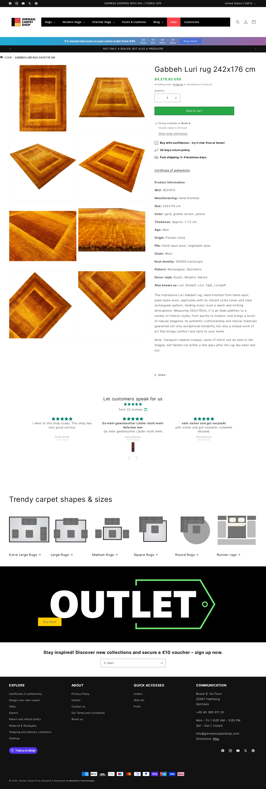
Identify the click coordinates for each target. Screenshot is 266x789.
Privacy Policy (80, 693)
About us (77, 719)
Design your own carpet (24, 699)
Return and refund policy (25, 719)
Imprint (76, 699)
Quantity (160, 90)
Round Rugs (185, 554)
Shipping (178, 84)
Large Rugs (60, 554)
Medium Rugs (103, 554)
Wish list (139, 699)
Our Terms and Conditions (88, 712)
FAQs (12, 706)
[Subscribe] (161, 663)
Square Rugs (144, 554)
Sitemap (14, 738)
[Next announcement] (256, 48)
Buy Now (49, 621)
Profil (137, 706)
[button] (238, 22)
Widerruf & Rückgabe (22, 725)
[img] (133, 404)
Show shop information (173, 133)
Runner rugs (227, 554)
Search (13, 712)
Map (216, 739)
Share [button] (162, 374)
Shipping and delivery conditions (30, 731)
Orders (138, 693)
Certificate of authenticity (172, 170)
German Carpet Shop (30, 780)
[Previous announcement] (10, 48)
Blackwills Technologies (82, 780)
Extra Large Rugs (23, 554)
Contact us (78, 706)
